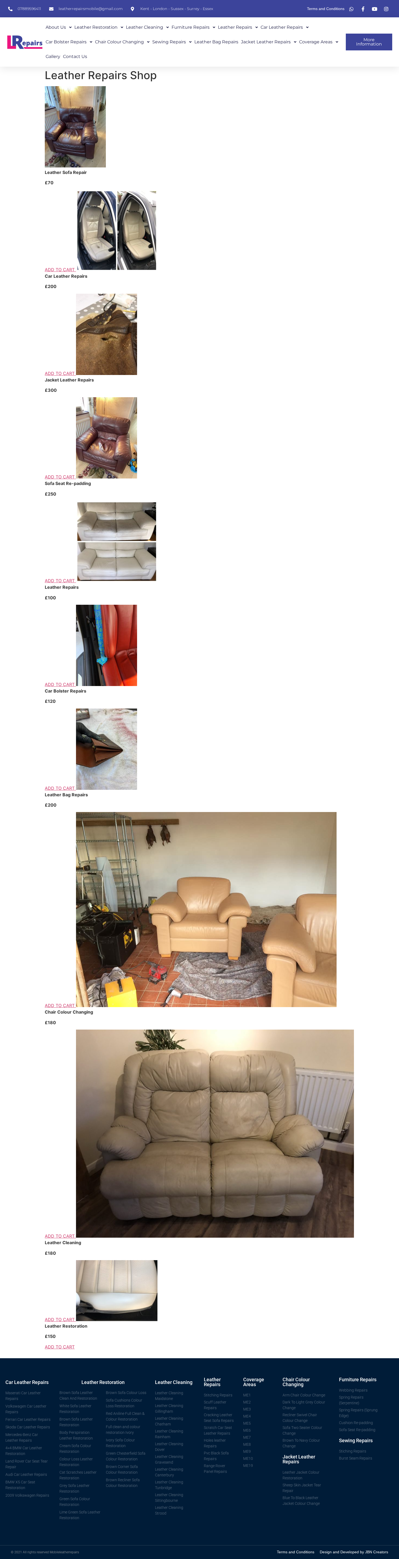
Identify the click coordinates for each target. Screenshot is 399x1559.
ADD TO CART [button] (60, 269)
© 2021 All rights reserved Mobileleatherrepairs (45, 1552)
